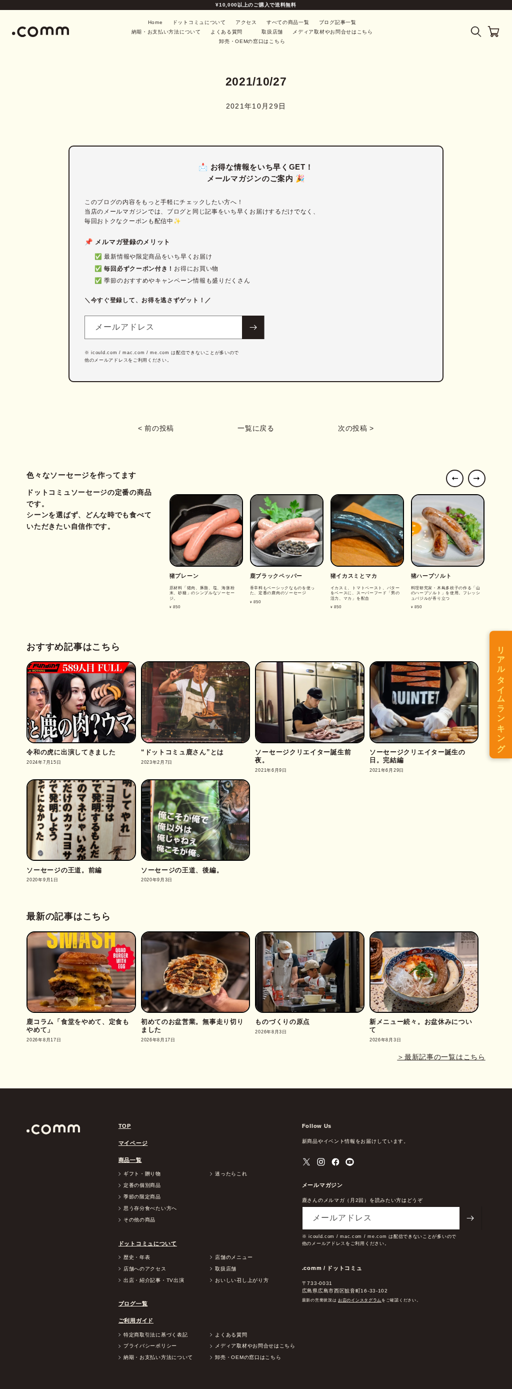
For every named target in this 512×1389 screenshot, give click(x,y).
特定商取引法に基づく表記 (156, 1334)
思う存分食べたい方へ (150, 1208)
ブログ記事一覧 (337, 22)
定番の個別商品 (142, 1185)
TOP (124, 1126)
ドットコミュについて (199, 22)
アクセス (246, 22)
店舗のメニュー (233, 1257)
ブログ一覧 (133, 1303)
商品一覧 (130, 1160)
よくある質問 (226, 32)
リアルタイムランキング (501, 695)
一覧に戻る (256, 428)
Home (155, 22)
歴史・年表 (137, 1257)
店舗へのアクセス (145, 1268)
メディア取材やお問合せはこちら (332, 32)
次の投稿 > (356, 428)
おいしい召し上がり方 (241, 1280)
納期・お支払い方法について (166, 32)
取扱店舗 (272, 32)
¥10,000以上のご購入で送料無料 (256, 5)
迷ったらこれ (231, 1173)
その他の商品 (140, 1219)
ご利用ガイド (136, 1320)
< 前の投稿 (156, 428)
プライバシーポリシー (150, 1345)
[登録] (253, 327)
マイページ (133, 1143)
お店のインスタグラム (360, 1300)
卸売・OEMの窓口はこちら (252, 41)
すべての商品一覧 (288, 22)
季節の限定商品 (142, 1196)
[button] (476, 32)
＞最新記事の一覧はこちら (441, 1057)
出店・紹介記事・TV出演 (154, 1280)
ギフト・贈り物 (142, 1173)
